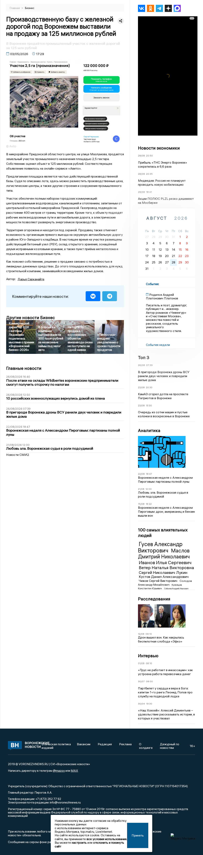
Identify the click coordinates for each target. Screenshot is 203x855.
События (152, 284)
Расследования (154, 599)
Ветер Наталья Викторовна (166, 567)
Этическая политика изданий (56, 746)
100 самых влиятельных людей (163, 532)
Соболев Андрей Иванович (176, 588)
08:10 (149, 663)
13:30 (149, 405)
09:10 (149, 633)
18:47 (149, 473)
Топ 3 (143, 357)
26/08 (141, 365)
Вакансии (83, 744)
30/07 (141, 681)
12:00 (149, 488)
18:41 (149, 191)
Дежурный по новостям (169, 746)
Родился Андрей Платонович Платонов (162, 296)
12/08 (141, 633)
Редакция (105, 744)
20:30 (149, 387)
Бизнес (29, 8)
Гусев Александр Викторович (160, 547)
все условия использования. (107, 839)
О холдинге (146, 746)
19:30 (149, 703)
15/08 (141, 503)
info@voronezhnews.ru (65, 802)
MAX (74, 771)
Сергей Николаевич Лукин (163, 572)
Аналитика (149, 430)
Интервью (148, 655)
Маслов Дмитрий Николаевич (164, 553)
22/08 (141, 473)
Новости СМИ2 (17, 455)
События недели (158, 345)
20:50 (149, 155)
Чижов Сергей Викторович (158, 581)
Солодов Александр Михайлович (165, 582)
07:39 (149, 365)
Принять (138, 835)
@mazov (59, 771)
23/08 (141, 387)
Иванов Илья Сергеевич (165, 562)
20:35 (149, 173)
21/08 (141, 488)
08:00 (149, 681)
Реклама (125, 744)
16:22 (149, 503)
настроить (79, 842)
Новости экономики (159, 148)
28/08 (141, 155)
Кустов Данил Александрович (164, 576)
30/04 (141, 703)
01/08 (141, 663)
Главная (15, 8)
